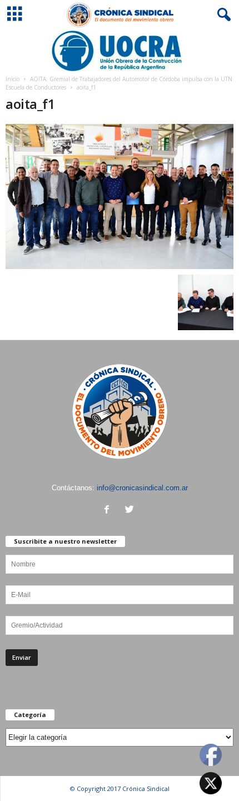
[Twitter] (131, 510)
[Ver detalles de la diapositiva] (119, 50)
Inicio (12, 79)
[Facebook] (109, 510)
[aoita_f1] (119, 196)
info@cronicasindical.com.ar (142, 488)
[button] (222, 15)
